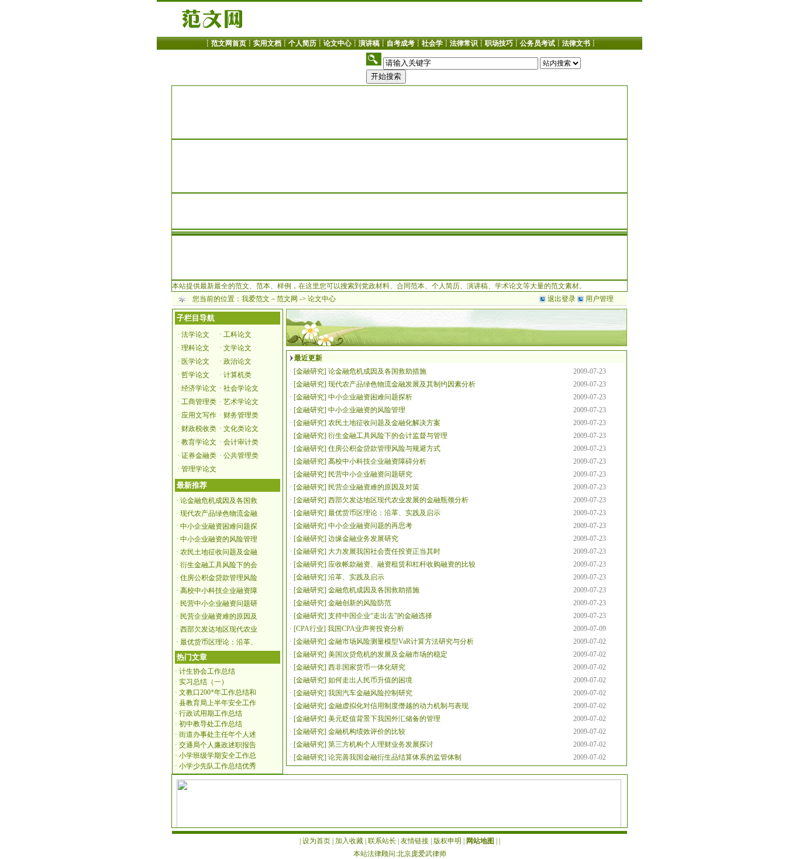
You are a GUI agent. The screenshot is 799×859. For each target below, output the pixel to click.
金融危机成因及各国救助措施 (373, 590)
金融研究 (310, 371)
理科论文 (195, 348)
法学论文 (195, 334)
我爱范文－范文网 (270, 299)
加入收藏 (349, 841)
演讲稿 (369, 43)
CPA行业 (309, 629)
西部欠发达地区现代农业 (218, 629)
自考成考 (401, 43)
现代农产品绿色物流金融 (218, 513)
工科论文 (237, 334)
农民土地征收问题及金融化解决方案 (384, 423)
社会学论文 (241, 388)
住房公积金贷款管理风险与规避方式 (384, 448)
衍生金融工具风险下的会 (218, 565)
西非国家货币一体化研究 (366, 667)
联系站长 (382, 841)
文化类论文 (241, 429)
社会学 (432, 43)
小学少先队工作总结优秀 (217, 766)
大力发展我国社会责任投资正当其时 (384, 551)
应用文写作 (198, 415)
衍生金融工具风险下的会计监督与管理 (387, 436)
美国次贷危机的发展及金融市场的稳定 (387, 654)
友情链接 (415, 841)
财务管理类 (241, 415)
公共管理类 (241, 455)
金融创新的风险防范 (359, 603)
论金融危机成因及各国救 (218, 500)
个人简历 (302, 43)
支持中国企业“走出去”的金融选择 (380, 616)
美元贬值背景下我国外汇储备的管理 (384, 719)
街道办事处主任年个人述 (217, 734)
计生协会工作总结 (207, 671)
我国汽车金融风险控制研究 (370, 693)
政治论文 (237, 361)
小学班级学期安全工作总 (217, 755)
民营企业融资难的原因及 (218, 616)
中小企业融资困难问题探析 (370, 397)
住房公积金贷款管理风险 (218, 578)
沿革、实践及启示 (356, 577)
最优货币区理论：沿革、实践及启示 (384, 513)
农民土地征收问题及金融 (218, 552)
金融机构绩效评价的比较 (366, 731)
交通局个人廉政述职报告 (217, 745)
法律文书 (576, 43)
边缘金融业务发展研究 (363, 538)
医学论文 (195, 361)
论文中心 (337, 43)
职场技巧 (499, 43)
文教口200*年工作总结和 (217, 692)
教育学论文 (198, 442)
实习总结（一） (203, 682)
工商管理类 (198, 402)
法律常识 (464, 43)
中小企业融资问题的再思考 (370, 526)
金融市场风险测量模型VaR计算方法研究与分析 (401, 641)
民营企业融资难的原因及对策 (373, 487)
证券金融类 (198, 455)
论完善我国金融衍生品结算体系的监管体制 (395, 757)
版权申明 (447, 841)
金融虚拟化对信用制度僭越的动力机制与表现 (398, 706)
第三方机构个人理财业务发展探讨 (380, 744)
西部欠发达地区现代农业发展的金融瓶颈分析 (398, 500)
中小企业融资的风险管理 (218, 539)
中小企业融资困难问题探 (218, 526)
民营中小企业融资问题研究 (370, 474)
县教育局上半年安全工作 (217, 703)
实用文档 (267, 43)
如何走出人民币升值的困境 (370, 680)
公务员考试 (537, 43)
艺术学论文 (241, 402)
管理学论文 (198, 469)
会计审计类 (241, 442)
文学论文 (237, 348)
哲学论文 (195, 375)
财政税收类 (198, 429)
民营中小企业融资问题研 (218, 603)
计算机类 (237, 375)
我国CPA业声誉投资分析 (366, 629)
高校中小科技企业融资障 (218, 591)
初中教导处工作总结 (210, 724)
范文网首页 (228, 43)
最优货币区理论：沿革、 (218, 642)
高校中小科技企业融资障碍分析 (377, 461)
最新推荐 (192, 485)
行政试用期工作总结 (210, 713)
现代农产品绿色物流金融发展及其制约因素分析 (402, 384)
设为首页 (316, 841)
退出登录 (561, 299)
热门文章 (192, 657)
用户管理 (600, 299)
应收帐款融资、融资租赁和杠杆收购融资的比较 (402, 564)
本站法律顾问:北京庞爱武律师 (399, 854)
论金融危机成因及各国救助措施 (377, 371)
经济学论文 (198, 388)
